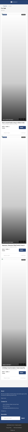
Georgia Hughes (7, 132)
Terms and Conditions (18, 427)
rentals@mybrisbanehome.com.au (11, 408)
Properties (5, 6)
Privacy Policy (8, 427)
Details (21, 127)
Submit (23, 418)
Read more (3, 398)
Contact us (3, 411)
